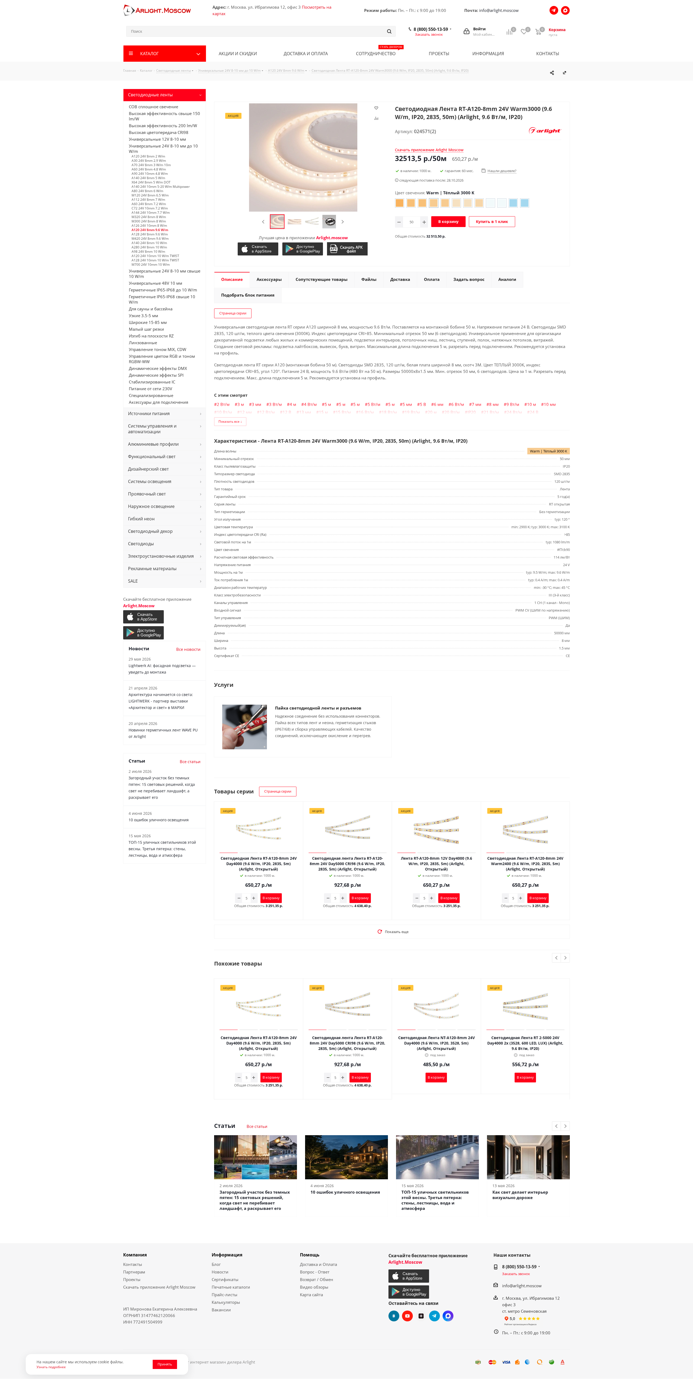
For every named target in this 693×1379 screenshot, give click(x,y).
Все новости (188, 649)
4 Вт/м (310, 404)
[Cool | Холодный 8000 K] (513, 203)
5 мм (407, 404)
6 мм (438, 404)
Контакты (132, 1264)
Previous (263, 222)
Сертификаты (225, 1279)
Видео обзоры (314, 1287)
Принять (165, 1364)
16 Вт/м (366, 412)
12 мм (246, 412)
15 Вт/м (343, 412)
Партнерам (134, 1272)
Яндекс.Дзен (421, 1316)
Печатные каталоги (231, 1287)
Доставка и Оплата (318, 1264)
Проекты (131, 1279)
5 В (423, 404)
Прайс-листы (224, 1294)
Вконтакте (393, 1316)
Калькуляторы (226, 1302)
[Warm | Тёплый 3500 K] (479, 203)
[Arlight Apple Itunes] (259, 249)
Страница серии (232, 313)
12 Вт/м (267, 412)
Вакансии (221, 1309)
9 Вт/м (512, 404)
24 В (534, 412)
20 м (432, 412)
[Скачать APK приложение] (348, 248)
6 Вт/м (457, 404)
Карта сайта (311, 1294)
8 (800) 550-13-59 (431, 29)
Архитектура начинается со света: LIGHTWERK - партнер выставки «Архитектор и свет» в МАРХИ (161, 701)
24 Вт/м (514, 412)
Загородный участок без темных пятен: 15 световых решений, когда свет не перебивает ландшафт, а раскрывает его (255, 1200)
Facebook (448, 1316)
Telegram (434, 1316)
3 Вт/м (275, 404)
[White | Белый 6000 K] (490, 203)
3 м (240, 404)
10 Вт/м (224, 412)
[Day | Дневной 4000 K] (456, 203)
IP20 (472, 412)
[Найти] (389, 31)
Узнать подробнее (51, 1367)
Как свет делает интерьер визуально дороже (520, 1194)
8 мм (494, 404)
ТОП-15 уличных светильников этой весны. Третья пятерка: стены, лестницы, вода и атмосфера (435, 1200)
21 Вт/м (491, 412)
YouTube (407, 1316)
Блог (216, 1264)
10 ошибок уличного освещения (345, 1192)
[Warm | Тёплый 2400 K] (399, 203)
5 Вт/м (374, 404)
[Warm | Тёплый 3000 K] (433, 203)
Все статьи (257, 1126)
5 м (328, 404)
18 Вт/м (389, 412)
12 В (287, 412)
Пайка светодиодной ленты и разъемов (318, 708)
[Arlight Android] (303, 249)
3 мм (256, 404)
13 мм (305, 412)
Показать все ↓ (230, 421)
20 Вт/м (452, 412)
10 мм (550, 404)
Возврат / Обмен (316, 1279)
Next (342, 222)
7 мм (476, 404)
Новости (220, 1272)
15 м (323, 412)
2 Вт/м (223, 404)
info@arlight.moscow (499, 10)
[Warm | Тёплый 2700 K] (411, 203)
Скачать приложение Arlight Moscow (159, 1287)
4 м (293, 404)
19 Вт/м (412, 412)
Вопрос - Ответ (314, 1272)
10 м (531, 404)
